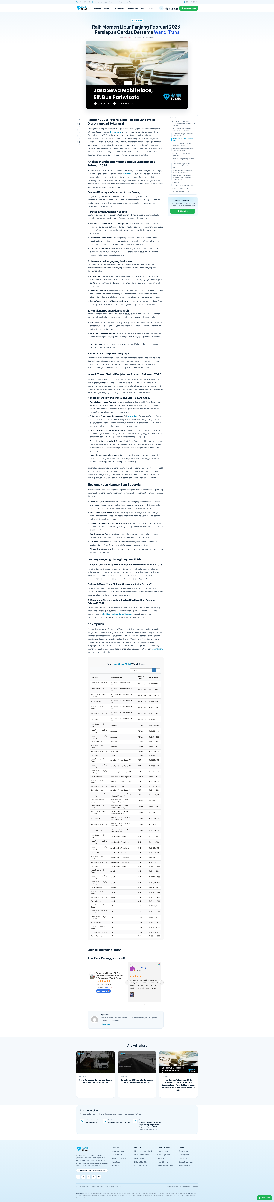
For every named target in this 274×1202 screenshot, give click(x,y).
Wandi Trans (166, 32)
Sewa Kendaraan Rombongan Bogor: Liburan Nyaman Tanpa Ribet (95, 1081)
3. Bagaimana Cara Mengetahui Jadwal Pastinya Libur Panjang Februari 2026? (182, 177)
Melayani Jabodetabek (124, 2)
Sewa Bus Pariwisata (119, 1158)
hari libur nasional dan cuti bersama (118, 614)
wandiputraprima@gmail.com (103, 2)
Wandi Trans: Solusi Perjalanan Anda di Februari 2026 (181, 145)
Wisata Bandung (162, 1151)
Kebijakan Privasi (185, 1165)
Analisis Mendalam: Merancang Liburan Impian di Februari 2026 (182, 130)
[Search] (154, 670)
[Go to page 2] (142, 1004)
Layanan (107, 8)
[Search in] (158, 670)
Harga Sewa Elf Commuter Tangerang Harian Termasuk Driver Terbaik (137, 1081)
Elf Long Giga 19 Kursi (141, 1162)
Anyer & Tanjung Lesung (165, 1165)
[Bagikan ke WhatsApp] (79, 124)
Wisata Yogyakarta (163, 1155)
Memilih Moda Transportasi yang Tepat (183, 139)
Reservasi (115, 1165)
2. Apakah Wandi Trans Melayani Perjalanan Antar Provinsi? (182, 171)
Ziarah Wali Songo (163, 1158)
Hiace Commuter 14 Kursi (143, 1151)
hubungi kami (157, 649)
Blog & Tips (183, 1158)
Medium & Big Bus (140, 1165)
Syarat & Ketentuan (186, 1162)
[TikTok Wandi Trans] (88, 1177)
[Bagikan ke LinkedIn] (79, 136)
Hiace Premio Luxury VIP (142, 1158)
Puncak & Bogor (162, 1162)
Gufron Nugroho (142, 968)
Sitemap (195, 1187)
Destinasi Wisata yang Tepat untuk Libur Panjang (183, 134)
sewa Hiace (133, 416)
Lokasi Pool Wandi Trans (179, 188)
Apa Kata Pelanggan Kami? (180, 191)
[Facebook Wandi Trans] (78, 1177)
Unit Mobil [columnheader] (94, 677)
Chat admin (184, 211)
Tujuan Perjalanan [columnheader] (116, 677)
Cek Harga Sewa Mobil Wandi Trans (183, 185)
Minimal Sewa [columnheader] (141, 677)
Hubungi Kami (184, 1155)
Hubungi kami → (106, 1024)
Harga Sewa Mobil (121, 664)
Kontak (150, 8)
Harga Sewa (119, 8)
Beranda (97, 8)
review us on (102, 991)
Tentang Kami (132, 8)
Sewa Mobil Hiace (118, 1151)
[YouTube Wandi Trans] (94, 1177)
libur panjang (115, 132)
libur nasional (128, 173)
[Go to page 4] (146, 1004)
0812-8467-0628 (84, 2)
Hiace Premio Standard (142, 1155)
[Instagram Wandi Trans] (83, 1177)
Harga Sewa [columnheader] (153, 677)
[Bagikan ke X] (79, 142)
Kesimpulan (175, 182)
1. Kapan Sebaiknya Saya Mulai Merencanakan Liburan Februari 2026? (182, 165)
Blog (142, 8)
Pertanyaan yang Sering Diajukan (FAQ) (182, 160)
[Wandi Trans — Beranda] (82, 8)
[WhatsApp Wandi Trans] (99, 1177)
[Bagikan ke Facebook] (79, 130)
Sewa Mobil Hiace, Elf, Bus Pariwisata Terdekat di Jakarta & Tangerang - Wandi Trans (109, 975)
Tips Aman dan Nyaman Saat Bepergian (181, 155)
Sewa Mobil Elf (117, 1155)
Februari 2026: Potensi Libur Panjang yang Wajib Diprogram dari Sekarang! (183, 123)
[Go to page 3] (144, 1004)
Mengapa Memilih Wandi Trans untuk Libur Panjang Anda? (184, 149)
